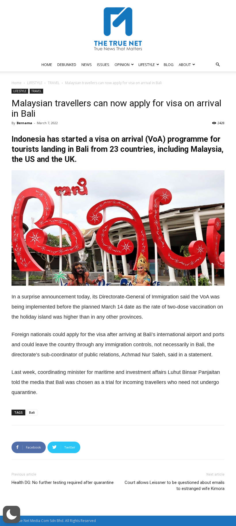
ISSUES (103, 64)
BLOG (169, 64)
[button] (217, 64)
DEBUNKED (66, 64)
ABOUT (185, 64)
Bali (32, 412)
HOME (46, 64)
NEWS (86, 64)
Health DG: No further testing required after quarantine (63, 482)
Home (17, 82)
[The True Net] (118, 29)
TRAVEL (54, 82)
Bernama (24, 123)
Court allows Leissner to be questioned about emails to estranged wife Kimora (174, 485)
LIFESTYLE (146, 64)
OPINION (122, 64)
